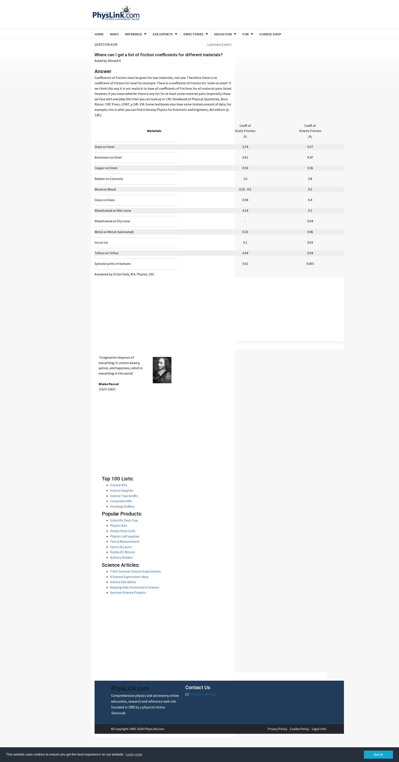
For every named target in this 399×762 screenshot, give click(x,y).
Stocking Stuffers (122, 506)
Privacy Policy (277, 729)
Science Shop (270, 34)
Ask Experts (163, 34)
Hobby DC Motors (122, 552)
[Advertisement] (222, 13)
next (226, 44)
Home (99, 34)
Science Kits (118, 485)
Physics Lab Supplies (124, 536)
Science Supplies (121, 490)
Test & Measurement (125, 541)
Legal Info (319, 729)
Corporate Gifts (121, 501)
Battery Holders (121, 557)
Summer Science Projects (128, 592)
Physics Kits (118, 525)
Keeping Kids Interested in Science (134, 587)
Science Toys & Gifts (124, 496)
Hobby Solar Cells (122, 531)
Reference (133, 34)
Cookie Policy (299, 729)
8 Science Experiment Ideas (129, 577)
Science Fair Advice (123, 582)
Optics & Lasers (121, 547)
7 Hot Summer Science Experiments (135, 571)
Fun (246, 34)
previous (214, 44)
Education (223, 34)
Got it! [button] (378, 754)
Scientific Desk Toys (124, 520)
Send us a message (204, 694)
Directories (193, 34)
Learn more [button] (134, 754)
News (114, 34)
